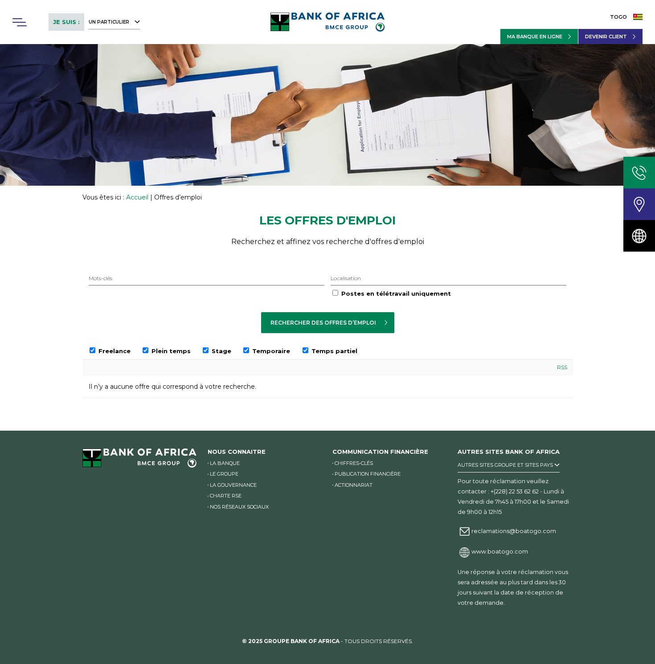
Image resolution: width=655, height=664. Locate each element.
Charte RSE (226, 496)
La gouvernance (233, 485)
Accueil (137, 197)
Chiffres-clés (354, 463)
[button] (19, 22)
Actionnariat (354, 485)
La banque (225, 463)
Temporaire (270, 350)
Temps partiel (333, 350)
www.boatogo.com (499, 551)
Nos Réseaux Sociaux (239, 507)
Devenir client (606, 36)
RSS (562, 367)
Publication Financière (368, 474)
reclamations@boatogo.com (513, 531)
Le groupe (224, 474)
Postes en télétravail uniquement (396, 294)
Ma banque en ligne (534, 36)
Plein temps (170, 350)
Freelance (114, 350)
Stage (220, 350)
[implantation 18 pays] (639, 236)
